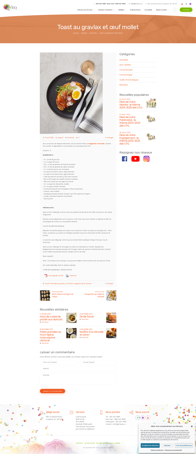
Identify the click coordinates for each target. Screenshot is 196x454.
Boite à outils (161, 10)
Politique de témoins (157, 450)
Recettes (93, 33)
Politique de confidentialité (173, 450)
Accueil (76, 33)
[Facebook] (186, 4)
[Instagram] (190, 4)
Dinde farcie (87, 316)
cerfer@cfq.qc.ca (136, 4)
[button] (192, 426)
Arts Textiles (125, 65)
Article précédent (57, 292)
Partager (110, 138)
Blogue (84, 33)
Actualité (148, 10)
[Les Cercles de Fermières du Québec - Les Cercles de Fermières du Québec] (10, 7)
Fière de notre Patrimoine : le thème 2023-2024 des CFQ (129, 121)
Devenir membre (105, 10)
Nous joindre (115, 443)
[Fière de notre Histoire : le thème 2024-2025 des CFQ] (151, 103)
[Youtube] (182, 4)
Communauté (126, 70)
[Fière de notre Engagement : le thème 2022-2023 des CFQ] (151, 136)
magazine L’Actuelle (96, 144)
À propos (79, 443)
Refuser (167, 445)
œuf (83, 284)
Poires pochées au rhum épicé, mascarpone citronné (50, 336)
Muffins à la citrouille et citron (92, 333)
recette (88, 284)
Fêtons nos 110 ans (84, 10)
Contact (186, 10)
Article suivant (99, 292)
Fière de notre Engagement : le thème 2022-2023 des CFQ (129, 139)
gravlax (62, 284)
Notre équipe (90, 443)
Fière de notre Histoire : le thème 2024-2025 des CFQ (130, 104)
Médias (121, 10)
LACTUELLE (69, 284)
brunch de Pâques (52, 284)
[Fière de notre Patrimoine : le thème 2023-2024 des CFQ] (151, 118)
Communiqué (125, 75)
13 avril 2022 (49, 138)
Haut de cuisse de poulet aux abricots (51, 318)
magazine (77, 284)
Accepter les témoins (150, 445)
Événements (135, 10)
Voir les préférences (184, 445)
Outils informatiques (128, 80)
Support (60, 138)
